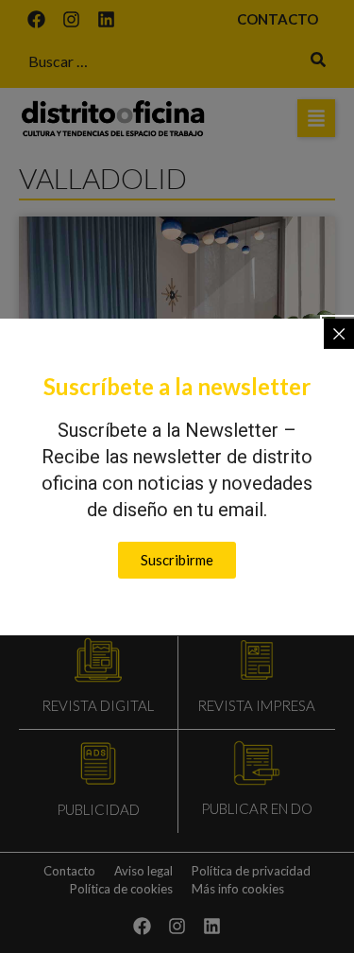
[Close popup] (339, 334)
